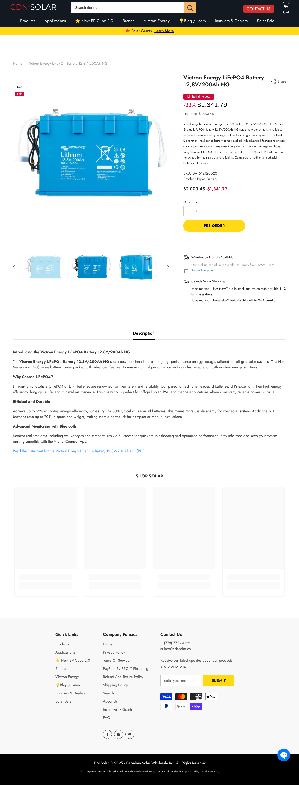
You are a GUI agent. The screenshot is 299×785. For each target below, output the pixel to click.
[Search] (133, 7)
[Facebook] (107, 734)
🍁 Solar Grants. (149, 31)
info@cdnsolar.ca (177, 648)
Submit (219, 680)
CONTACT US (259, 9)
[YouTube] (129, 734)
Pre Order (214, 225)
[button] (283, 755)
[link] (45, 577)
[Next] (167, 266)
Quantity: (190, 202)
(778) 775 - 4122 (176, 643)
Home (17, 63)
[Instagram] (118, 734)
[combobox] (127, 7)
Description (144, 333)
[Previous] (14, 266)
